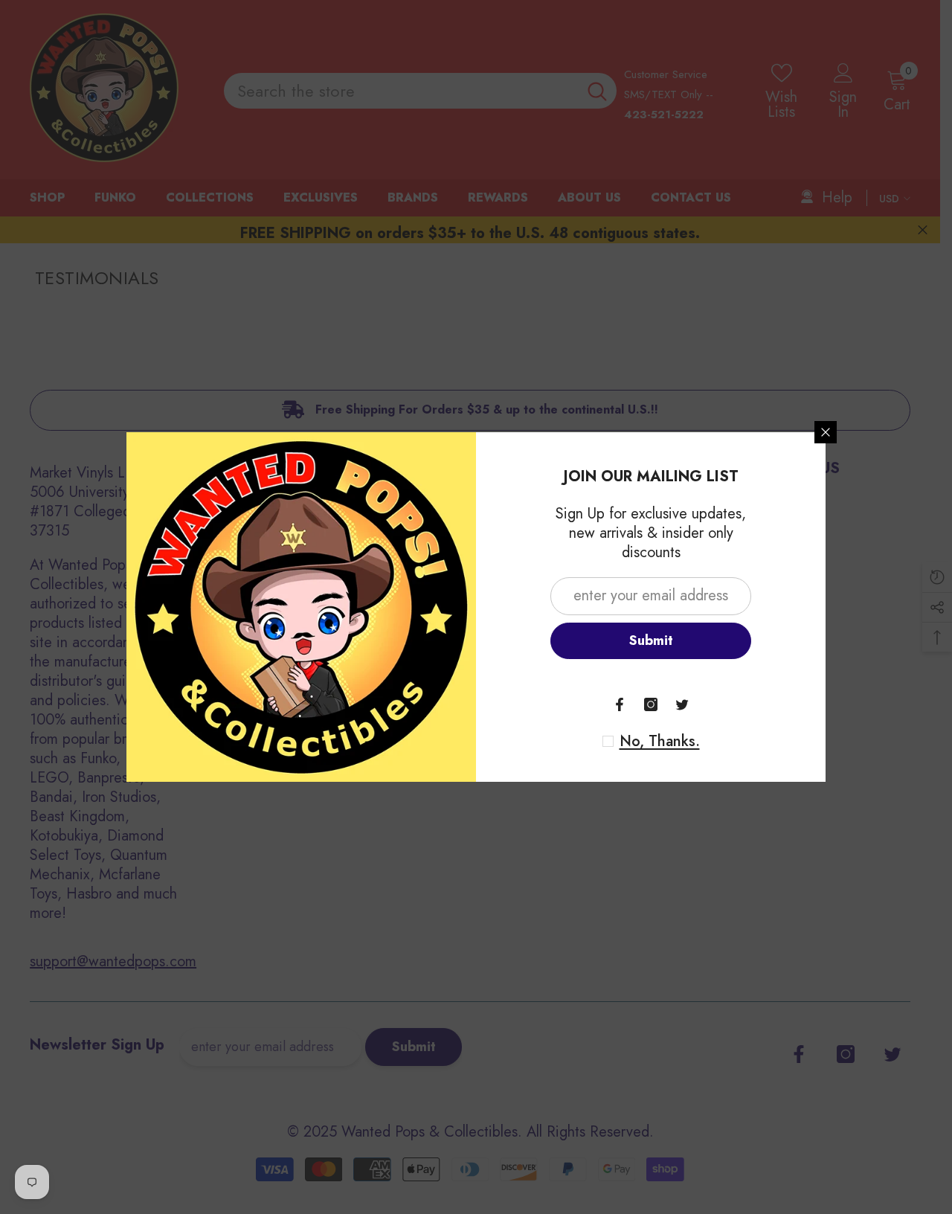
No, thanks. (660, 741)
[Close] (825, 432)
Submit (651, 640)
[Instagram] (650, 704)
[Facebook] (619, 704)
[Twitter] (682, 704)
